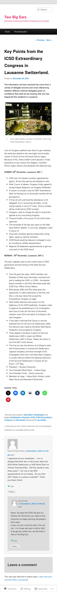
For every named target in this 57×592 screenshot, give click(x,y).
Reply (12, 491)
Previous (40, 40)
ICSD (33, 417)
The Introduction (20, 31)
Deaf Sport (28, 414)
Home (7, 31)
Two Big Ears (15, 16)
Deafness (26, 417)
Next (49, 40)
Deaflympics (39, 414)
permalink (42, 420)
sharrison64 (20, 420)
